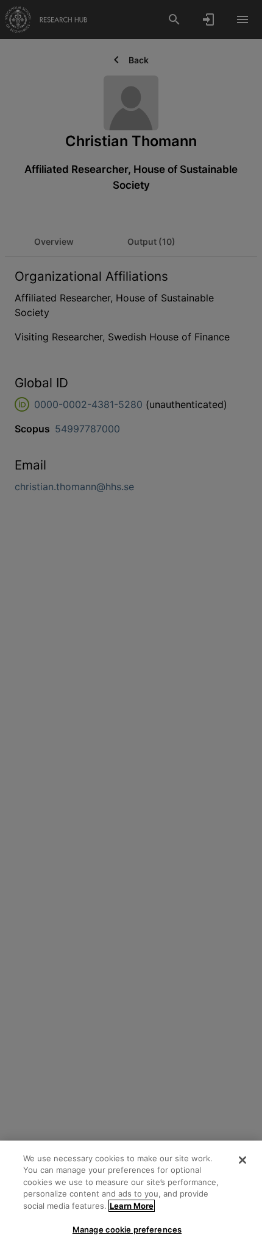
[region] (131, 1196)
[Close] (242, 1160)
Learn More (132, 1206)
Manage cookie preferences (127, 1229)
